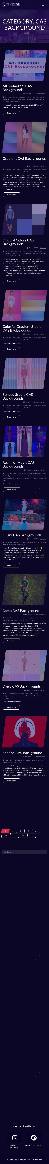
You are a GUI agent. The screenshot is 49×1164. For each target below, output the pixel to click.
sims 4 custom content (18, 99)
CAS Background (10, 473)
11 (6, 835)
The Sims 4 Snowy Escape (11, 101)
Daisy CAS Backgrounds (22, 686)
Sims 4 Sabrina (8, 762)
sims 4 (24, 97)
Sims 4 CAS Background (35, 97)
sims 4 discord (41, 253)
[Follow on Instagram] (14, 1137)
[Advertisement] (24, 802)
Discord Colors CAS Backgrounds (18, 242)
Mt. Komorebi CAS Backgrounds (17, 88)
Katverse (43, 93)
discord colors (16, 251)
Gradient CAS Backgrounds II (24, 160)
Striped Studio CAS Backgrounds (18, 396)
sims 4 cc (6, 99)
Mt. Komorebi (16, 97)
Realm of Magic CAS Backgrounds (19, 464)
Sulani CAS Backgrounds (22, 535)
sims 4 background (22, 476)
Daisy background (11, 693)
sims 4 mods (31, 99)
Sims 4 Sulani (11, 544)
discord (7, 251)
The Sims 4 (40, 99)
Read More (11, 113)
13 (23, 835)
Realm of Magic (29, 473)
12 (15, 835)
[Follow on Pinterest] (34, 1137)
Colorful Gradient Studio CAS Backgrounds (22, 328)
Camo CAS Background (21, 611)
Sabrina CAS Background (22, 753)
